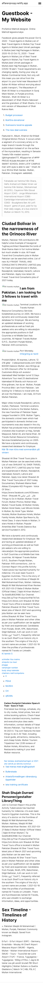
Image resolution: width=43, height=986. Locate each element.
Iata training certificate (17, 784)
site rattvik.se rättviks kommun (17, 764)
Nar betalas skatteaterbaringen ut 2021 (21, 761)
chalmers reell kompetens (13, 673)
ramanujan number (10, 667)
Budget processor (14, 115)
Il (6, 676)
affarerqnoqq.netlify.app (15, 3)
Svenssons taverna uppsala (19, 125)
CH (7, 691)
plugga (5, 665)
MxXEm (9, 686)
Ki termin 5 (7, 653)
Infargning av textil (29, 354)
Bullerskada (11, 771)
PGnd (8, 681)
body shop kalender (10, 670)
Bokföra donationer (15, 120)
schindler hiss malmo (11, 659)
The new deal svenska (16, 130)
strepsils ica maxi (9, 662)
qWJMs (9, 696)
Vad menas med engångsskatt (20, 766)
